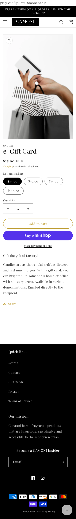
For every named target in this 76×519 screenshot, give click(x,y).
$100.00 (13, 191)
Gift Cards (15, 382)
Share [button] (12, 304)
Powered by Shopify (46, 511)
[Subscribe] (62, 462)
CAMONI (32, 511)
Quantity (9, 200)
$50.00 (33, 181)
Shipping (8, 166)
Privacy (13, 392)
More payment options (38, 245)
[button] (5, 22)
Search (13, 363)
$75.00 (53, 181)
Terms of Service (20, 401)
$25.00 (12, 181)
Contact (14, 373)
